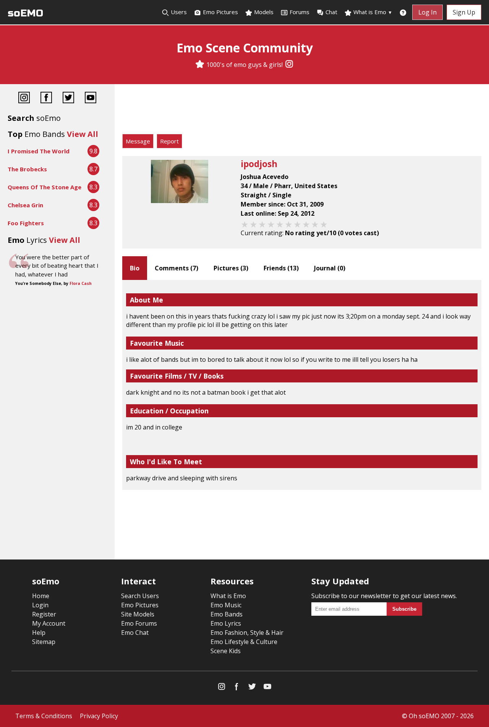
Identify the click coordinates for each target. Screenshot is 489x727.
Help (38, 632)
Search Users (140, 596)
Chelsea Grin (25, 205)
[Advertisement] (301, 111)
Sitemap (43, 642)
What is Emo (372, 12)
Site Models (137, 614)
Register (44, 614)
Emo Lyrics (225, 623)
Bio (134, 268)
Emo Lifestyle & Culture (243, 642)
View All (82, 134)
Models (263, 12)
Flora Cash (81, 283)
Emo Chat (135, 632)
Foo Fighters (26, 223)
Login (40, 605)
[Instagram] (289, 64)
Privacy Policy (99, 716)
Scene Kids (225, 651)
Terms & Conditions (43, 716)
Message (138, 141)
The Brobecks (27, 169)
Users (178, 12)
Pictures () (231, 268)
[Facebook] (46, 98)
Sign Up (464, 12)
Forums (299, 12)
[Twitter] (68, 98)
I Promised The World (39, 151)
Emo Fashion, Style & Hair (246, 632)
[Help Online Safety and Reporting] (403, 12)
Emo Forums (139, 623)
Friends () (281, 268)
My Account (48, 623)
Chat (331, 12)
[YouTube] (90, 98)
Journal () (329, 268)
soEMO (25, 13)
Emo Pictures (219, 12)
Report (169, 141)
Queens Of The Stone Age (44, 187)
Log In (427, 12)
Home (40, 596)
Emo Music (225, 605)
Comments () (176, 268)
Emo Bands (226, 614)
